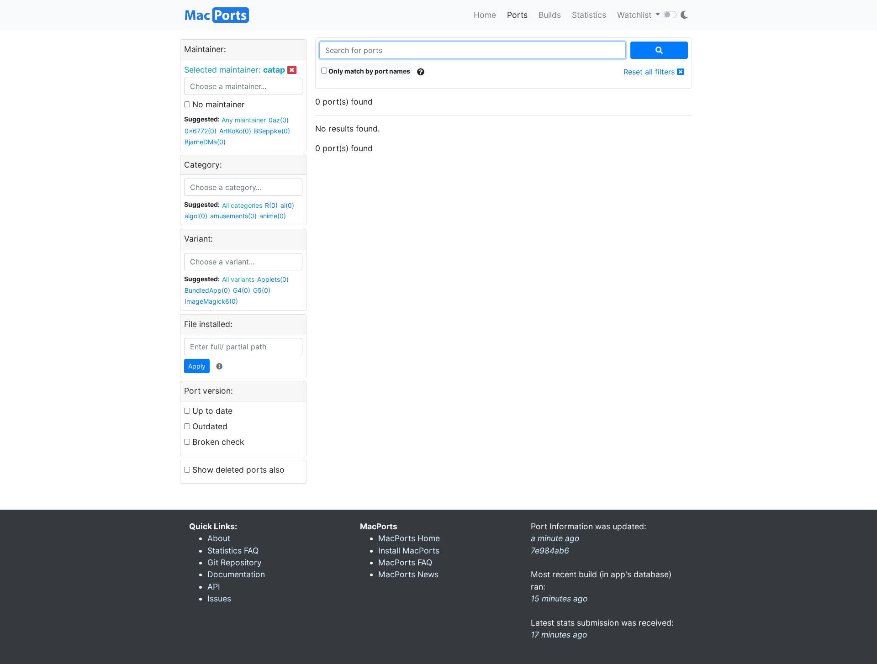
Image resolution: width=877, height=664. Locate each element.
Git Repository (234, 562)
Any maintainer (244, 120)
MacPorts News (408, 574)
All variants (238, 279)
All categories (242, 205)
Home (485, 15)
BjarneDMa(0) (205, 142)
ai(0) (287, 205)
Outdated (208, 426)
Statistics (589, 15)
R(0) (271, 205)
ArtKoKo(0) (235, 131)
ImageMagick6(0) (211, 301)
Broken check (217, 442)
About (218, 538)
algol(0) (196, 216)
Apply (197, 366)
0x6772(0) (201, 131)
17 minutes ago (559, 634)
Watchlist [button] (635, 15)
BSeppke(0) (272, 131)
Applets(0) (273, 279)
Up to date (211, 411)
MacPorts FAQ (405, 562)
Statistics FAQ (233, 550)
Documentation (236, 574)
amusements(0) (233, 216)
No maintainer (217, 104)
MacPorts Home (409, 538)
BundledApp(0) (207, 290)
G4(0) (241, 290)
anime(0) (272, 216)
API (213, 586)
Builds (550, 15)
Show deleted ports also (237, 469)
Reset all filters (650, 71)
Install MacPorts (408, 550)
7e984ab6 (550, 550)
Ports (517, 15)
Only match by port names (368, 71)
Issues (219, 598)
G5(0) (261, 290)
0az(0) (279, 120)
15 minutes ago (559, 598)
